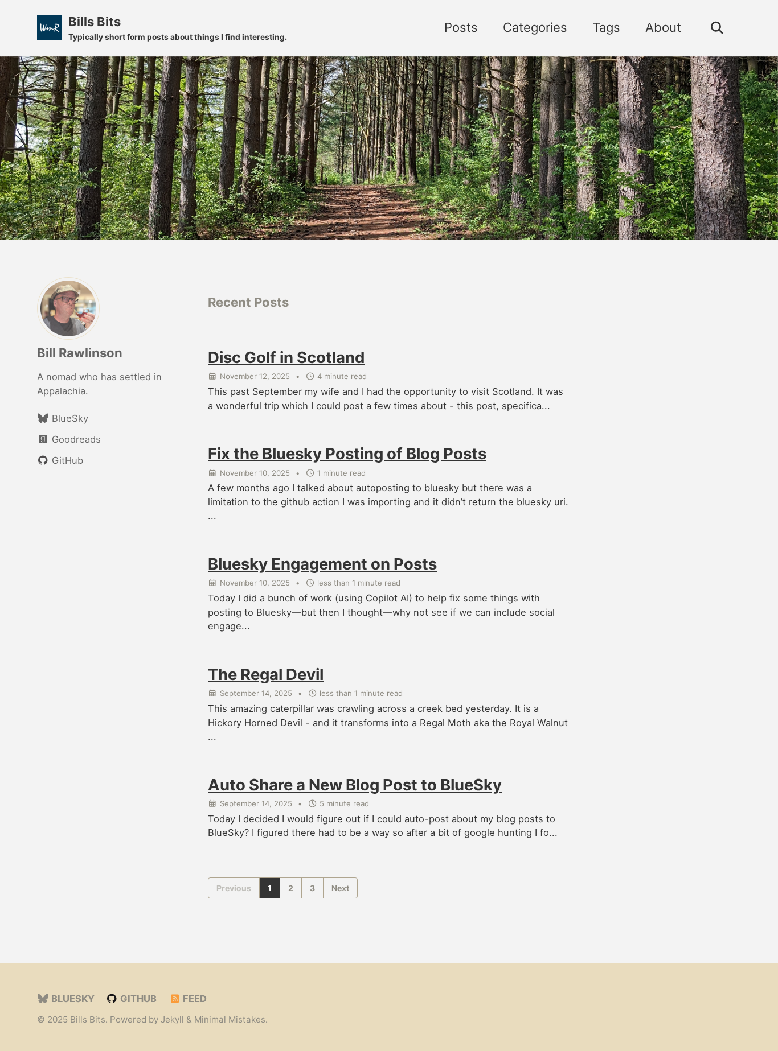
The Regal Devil (266, 675)
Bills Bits (177, 28)
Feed (194, 998)
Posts (461, 27)
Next (340, 888)
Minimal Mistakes (229, 1019)
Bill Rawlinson (79, 352)
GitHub (137, 998)
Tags (606, 27)
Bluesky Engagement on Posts (322, 564)
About (663, 27)
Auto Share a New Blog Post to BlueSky (355, 784)
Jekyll (172, 1019)
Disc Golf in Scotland (286, 358)
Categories (535, 27)
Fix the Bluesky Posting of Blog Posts (347, 454)
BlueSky (72, 998)
